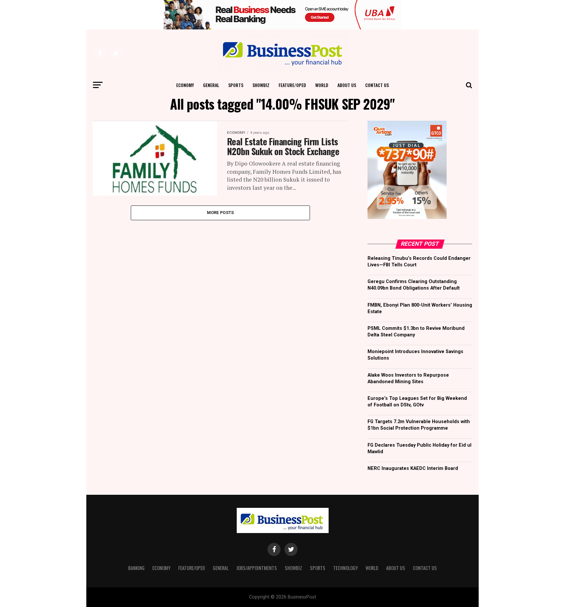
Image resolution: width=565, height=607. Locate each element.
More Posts (220, 212)
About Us (346, 84)
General (211, 84)
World (321, 84)
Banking (136, 567)
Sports (235, 84)
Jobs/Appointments (256, 567)
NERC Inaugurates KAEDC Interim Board (413, 468)
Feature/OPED (292, 84)
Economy (185, 84)
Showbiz (260, 84)
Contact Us (377, 84)
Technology (345, 567)
